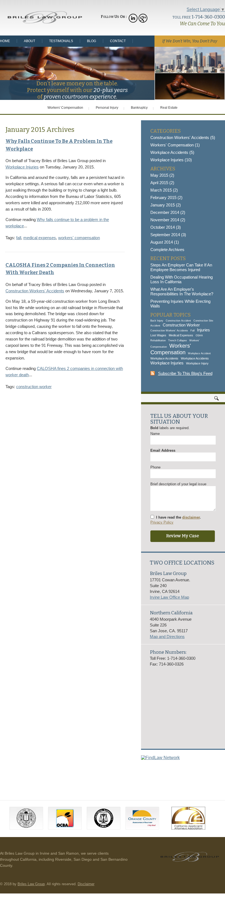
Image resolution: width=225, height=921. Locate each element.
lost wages (158, 335)
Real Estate (169, 108)
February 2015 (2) (166, 197)
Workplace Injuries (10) (171, 159)
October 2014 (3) (165, 227)
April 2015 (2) (162, 182)
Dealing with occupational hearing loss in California (181, 279)
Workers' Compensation (65, 108)
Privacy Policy (161, 522)
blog (91, 41)
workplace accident (199, 353)
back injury (156, 320)
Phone (155, 467)
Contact (118, 41)
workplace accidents (195, 358)
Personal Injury (107, 108)
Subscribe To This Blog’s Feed (185, 373)
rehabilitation (158, 340)
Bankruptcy (139, 108)
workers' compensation (79, 237)
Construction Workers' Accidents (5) (182, 137)
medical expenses (39, 237)
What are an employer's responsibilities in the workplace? (181, 291)
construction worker (34, 386)
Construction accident (178, 320)
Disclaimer (86, 884)
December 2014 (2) (167, 212)
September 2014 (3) (168, 234)
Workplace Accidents (164, 358)
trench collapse (177, 340)
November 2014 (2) (167, 219)
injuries (203, 330)
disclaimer (191, 517)
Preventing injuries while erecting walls (180, 303)
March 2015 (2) (164, 190)
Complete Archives (167, 249)
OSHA (199, 335)
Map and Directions (167, 636)
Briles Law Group (31, 884)
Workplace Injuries (22, 167)
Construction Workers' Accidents (34, 290)
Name (155, 434)
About (29, 41)
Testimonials (61, 41)
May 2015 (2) (162, 175)
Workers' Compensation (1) (175, 145)
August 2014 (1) (164, 242)
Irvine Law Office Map (169, 597)
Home (5, 41)
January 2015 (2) (165, 205)
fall (18, 237)
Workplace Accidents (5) (172, 152)
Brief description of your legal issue (178, 484)
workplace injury (197, 363)
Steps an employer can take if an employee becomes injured (181, 267)
